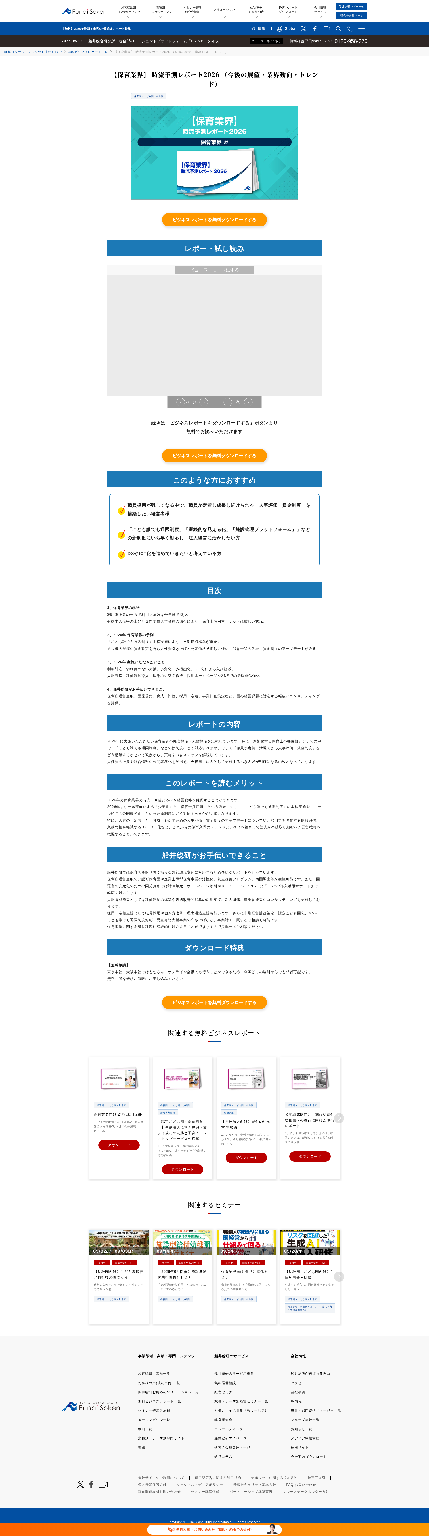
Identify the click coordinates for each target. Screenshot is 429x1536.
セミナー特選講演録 (154, 1410)
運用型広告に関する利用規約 (218, 1478)
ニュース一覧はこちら (266, 41)
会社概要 (298, 1392)
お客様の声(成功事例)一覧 (159, 1383)
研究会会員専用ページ (232, 1447)
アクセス (298, 1383)
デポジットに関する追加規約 (274, 1478)
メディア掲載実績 (305, 1438)
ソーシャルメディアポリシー (200, 1485)
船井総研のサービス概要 (234, 1373)
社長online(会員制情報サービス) (240, 1410)
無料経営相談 (225, 1383)
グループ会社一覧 (305, 1420)
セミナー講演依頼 (205, 1491)
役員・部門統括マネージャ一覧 (316, 1410)
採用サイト (300, 1447)
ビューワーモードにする (214, 270)
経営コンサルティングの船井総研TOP (33, 52)
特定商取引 (317, 1478)
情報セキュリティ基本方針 (254, 1485)
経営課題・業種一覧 (154, 1373)
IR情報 (296, 1401)
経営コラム (223, 1457)
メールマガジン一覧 (154, 1420)
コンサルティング (228, 1429)
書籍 (141, 1447)
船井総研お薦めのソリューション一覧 (168, 1392)
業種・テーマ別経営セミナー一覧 (241, 1401)
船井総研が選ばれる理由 (310, 1373)
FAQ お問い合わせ (301, 1485)
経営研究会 (223, 1420)
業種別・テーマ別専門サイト (161, 1438)
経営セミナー (225, 1392)
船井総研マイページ (230, 1438)
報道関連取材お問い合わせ (159, 1491)
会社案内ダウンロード (309, 1457)
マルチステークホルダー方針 (306, 1491)
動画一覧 (145, 1429)
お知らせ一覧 (301, 1429)
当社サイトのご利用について (161, 1478)
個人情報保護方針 (152, 1485)
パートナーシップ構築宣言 (251, 1491)
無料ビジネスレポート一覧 (88, 52)
